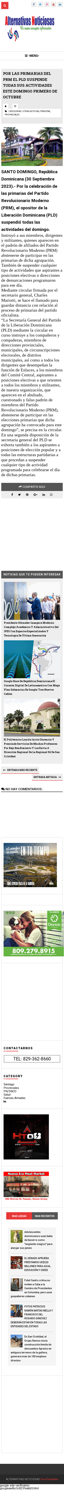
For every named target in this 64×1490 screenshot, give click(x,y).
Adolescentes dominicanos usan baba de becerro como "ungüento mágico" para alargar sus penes (31, 1240)
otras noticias (30, 111)
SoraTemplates (49, 1479)
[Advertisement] (32, 531)
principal (45, 111)
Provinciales (11, 1088)
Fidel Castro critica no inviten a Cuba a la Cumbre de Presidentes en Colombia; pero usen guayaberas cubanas (31, 1288)
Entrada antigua (45, 777)
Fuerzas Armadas (14, 1098)
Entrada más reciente (22, 770)
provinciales (12, 114)
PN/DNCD (10, 1091)
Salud (7, 1094)
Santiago (9, 1084)
